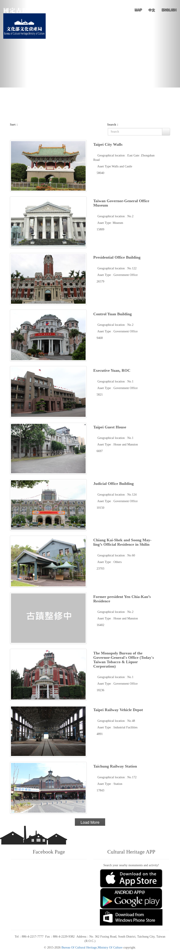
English (169, 10)
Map (138, 10)
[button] (13, 44)
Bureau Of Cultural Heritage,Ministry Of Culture (91, 947)
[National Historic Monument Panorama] (28, 9)
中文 (152, 10)
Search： (113, 124)
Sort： (14, 124)
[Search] (166, 131)
